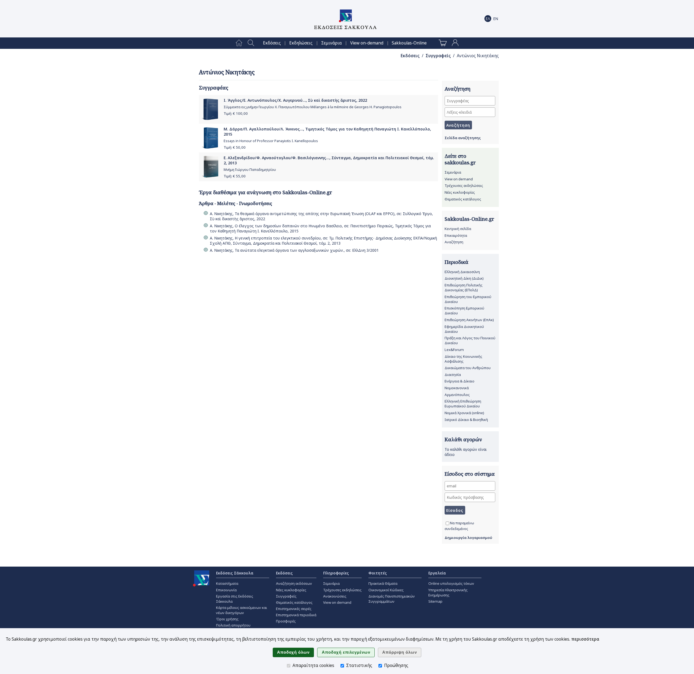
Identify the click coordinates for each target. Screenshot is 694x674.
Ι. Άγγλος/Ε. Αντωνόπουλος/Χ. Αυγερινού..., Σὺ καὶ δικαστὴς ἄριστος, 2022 (295, 100)
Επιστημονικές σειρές (293, 608)
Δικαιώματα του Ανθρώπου (468, 367)
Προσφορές (286, 621)
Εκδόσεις (272, 43)
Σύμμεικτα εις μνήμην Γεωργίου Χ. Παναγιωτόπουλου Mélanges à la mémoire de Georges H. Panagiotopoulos (312, 107)
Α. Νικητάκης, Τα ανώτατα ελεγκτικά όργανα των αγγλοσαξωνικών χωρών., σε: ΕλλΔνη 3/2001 (294, 250)
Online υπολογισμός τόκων (451, 583)
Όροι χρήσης (227, 618)
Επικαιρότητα (456, 235)
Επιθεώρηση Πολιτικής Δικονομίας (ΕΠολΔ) (464, 287)
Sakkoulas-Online (409, 43)
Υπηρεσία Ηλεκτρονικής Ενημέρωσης (448, 592)
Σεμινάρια (331, 43)
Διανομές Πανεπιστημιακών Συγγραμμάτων (391, 599)
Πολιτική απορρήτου (233, 625)
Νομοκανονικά (457, 387)
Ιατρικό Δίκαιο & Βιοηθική (466, 419)
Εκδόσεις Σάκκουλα (234, 573)
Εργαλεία (437, 573)
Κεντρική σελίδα (458, 228)
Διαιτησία (453, 374)
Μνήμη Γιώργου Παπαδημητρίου (250, 169)
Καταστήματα (227, 583)
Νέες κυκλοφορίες (460, 192)
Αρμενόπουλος (457, 394)
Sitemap (435, 601)
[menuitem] (239, 43)
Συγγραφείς (438, 56)
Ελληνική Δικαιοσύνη (462, 271)
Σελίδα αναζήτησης (463, 137)
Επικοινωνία (226, 589)
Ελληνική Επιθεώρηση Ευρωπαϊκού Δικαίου (463, 403)
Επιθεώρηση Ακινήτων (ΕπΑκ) (469, 319)
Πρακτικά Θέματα (382, 583)
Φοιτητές (377, 573)
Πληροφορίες (336, 573)
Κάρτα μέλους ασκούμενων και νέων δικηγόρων (241, 610)
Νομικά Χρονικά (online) (464, 412)
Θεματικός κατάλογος (463, 199)
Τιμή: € (236, 113)
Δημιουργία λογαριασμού (468, 537)
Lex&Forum (454, 349)
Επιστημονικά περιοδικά (296, 614)
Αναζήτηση (454, 241)
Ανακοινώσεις (334, 596)
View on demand (459, 179)
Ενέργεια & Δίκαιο (459, 381)
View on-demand (366, 43)
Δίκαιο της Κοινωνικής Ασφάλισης (463, 359)
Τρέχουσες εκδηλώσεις (464, 185)
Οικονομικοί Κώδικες (386, 589)
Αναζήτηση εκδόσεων (294, 583)
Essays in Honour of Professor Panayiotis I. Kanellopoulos (271, 141)
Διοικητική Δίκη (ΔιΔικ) (464, 278)
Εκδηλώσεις (301, 43)
